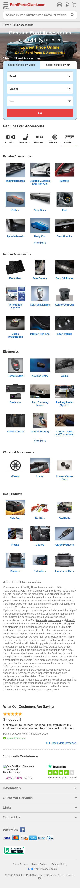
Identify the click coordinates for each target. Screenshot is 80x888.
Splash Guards (15, 236)
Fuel (64, 210)
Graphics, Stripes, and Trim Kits (40, 182)
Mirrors (64, 180)
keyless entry (16, 630)
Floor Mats (15, 278)
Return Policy (39, 864)
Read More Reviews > (64, 743)
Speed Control (15, 431)
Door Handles (65, 236)
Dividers (15, 571)
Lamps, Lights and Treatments (64, 433)
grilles (71, 623)
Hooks (15, 544)
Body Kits (40, 236)
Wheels (15, 476)
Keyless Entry (40, 376)
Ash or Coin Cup (64, 304)
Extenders (40, 571)
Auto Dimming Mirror (40, 404)
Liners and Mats (64, 571)
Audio (64, 376)
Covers (40, 544)
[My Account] (66, 4)
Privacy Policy (59, 864)
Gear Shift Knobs (40, 304)
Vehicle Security (40, 431)
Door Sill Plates (64, 278)
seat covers (54, 620)
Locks (39, 476)
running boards (58, 623)
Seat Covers (40, 278)
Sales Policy (20, 864)
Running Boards (15, 180)
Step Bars (40, 210)
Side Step (15, 518)
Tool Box (40, 518)
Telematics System (15, 306)
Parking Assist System (64, 404)
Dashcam (15, 402)
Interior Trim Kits (40, 334)
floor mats (41, 620)
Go (40, 113)
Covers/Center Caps (64, 478)
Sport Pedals (64, 334)
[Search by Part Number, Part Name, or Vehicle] (72, 14)
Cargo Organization (15, 335)
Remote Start (15, 376)
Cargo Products (64, 544)
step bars (13, 627)
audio (32, 630)
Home (6, 24)
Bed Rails (64, 518)
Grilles (15, 210)
